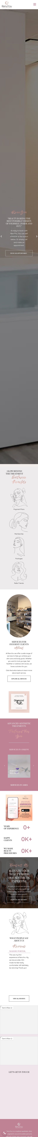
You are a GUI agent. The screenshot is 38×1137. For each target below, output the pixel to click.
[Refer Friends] (19, 571)
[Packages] (19, 546)
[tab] (19, 749)
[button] (1, 236)
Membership (19, 534)
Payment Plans (19, 509)
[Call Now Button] (4, 1133)
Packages (19, 559)
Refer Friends (19, 583)
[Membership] (19, 522)
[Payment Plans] (19, 497)
